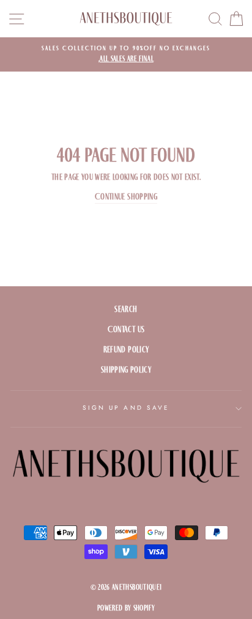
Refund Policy (126, 349)
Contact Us (126, 329)
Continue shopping (126, 196)
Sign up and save (126, 407)
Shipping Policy (126, 369)
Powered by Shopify (126, 608)
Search (125, 309)
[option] (126, 54)
